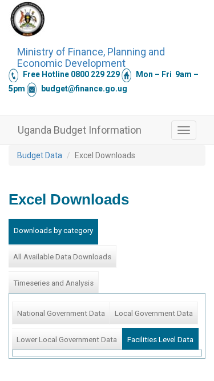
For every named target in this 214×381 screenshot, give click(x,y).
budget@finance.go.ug (84, 88)
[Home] (27, 19)
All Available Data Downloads (62, 256)
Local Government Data (154, 313)
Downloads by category (53, 230)
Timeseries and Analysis (53, 283)
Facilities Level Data (160, 339)
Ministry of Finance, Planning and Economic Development (91, 56)
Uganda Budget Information (80, 130)
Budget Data (39, 155)
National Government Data (61, 313)
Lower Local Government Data (67, 339)
